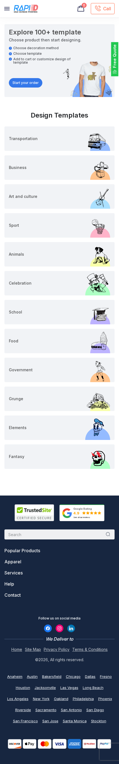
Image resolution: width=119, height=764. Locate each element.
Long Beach (93, 687)
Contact (12, 595)
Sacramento (45, 710)
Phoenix (105, 698)
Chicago (73, 676)
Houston (23, 687)
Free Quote (114, 56)
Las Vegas (69, 687)
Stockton (98, 721)
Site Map (33, 649)
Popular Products (22, 550)
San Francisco (25, 721)
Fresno (106, 676)
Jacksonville (45, 687)
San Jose (50, 721)
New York (41, 698)
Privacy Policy (56, 649)
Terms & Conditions (90, 649)
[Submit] (108, 534)
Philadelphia (83, 698)
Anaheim (14, 676)
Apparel (12, 561)
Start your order (25, 83)
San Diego (95, 710)
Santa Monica (75, 721)
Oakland (61, 698)
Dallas (90, 676)
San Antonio (71, 710)
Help (9, 584)
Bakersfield (51, 676)
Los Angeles (18, 698)
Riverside (23, 710)
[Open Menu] (7, 8)
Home (16, 649)
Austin (32, 676)
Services (13, 573)
